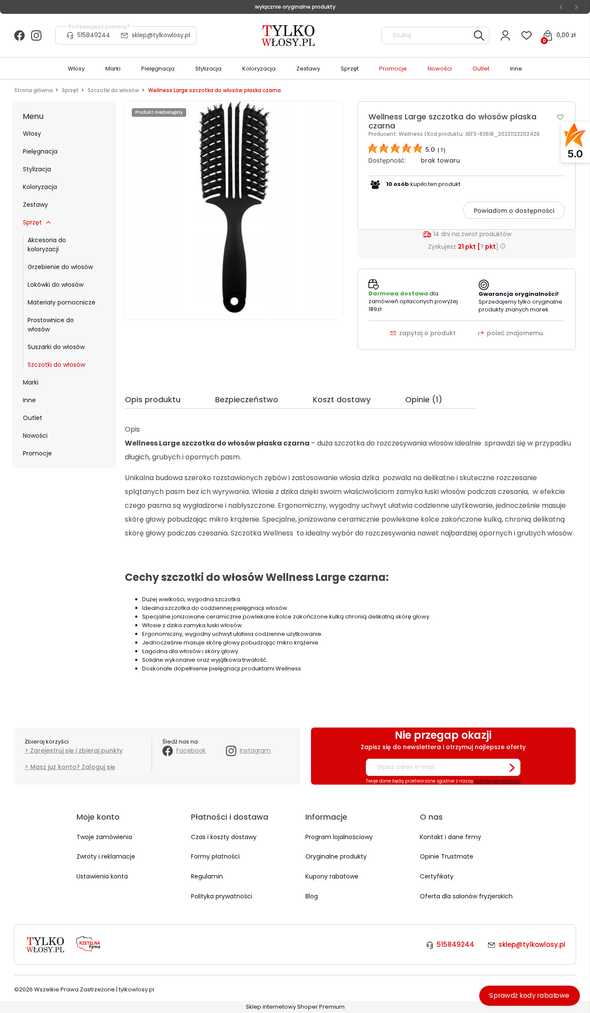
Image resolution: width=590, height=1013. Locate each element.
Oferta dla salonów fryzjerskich (466, 896)
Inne (29, 400)
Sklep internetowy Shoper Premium (295, 1007)
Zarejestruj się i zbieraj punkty (76, 750)
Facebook (191, 750)
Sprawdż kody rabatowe (529, 995)
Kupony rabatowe (331, 876)
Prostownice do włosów (51, 324)
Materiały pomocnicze (61, 302)
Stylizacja (37, 169)
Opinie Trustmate (446, 856)
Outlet (32, 418)
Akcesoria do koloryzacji (47, 244)
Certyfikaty (437, 876)
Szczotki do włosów (56, 364)
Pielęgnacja (40, 151)
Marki (30, 382)
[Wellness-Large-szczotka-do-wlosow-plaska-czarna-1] (234, 210)
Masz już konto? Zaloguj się (72, 767)
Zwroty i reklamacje (105, 856)
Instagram (255, 750)
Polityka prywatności (221, 896)
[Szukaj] (479, 35)
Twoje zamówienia (104, 837)
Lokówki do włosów (55, 284)
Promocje (37, 453)
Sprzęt (32, 222)
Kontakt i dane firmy (450, 837)
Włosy (32, 133)
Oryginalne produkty (336, 856)
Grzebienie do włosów (60, 267)
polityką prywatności (497, 781)
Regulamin (207, 876)
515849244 (93, 35)
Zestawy (35, 204)
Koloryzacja (40, 187)
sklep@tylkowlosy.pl (161, 35)
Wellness (411, 134)
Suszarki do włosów (56, 347)
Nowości (35, 435)
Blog (311, 896)
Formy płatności (215, 856)
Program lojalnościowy (339, 837)
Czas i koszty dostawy (224, 837)
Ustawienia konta (102, 876)
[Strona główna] (289, 35)
